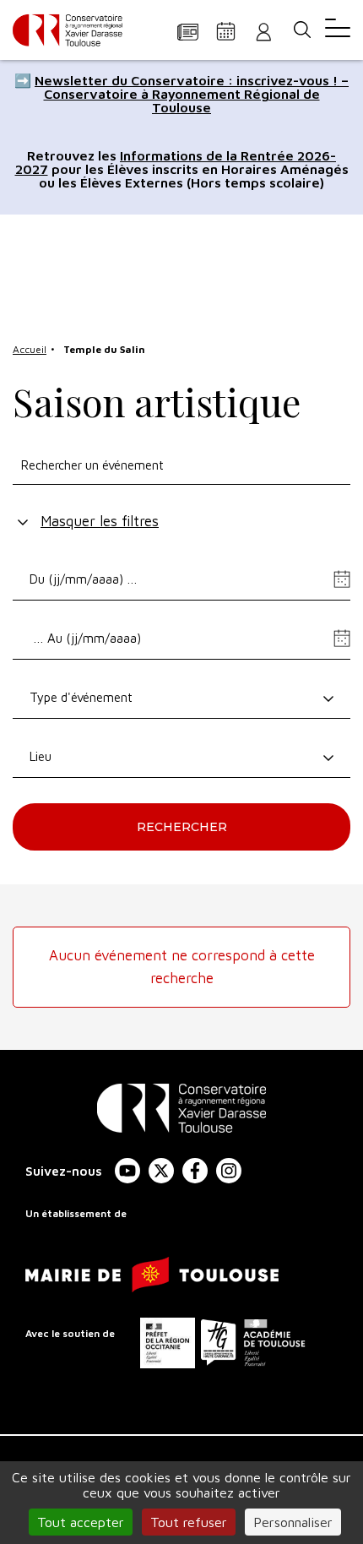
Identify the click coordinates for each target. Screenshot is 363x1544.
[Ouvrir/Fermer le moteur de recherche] (302, 30)
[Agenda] (226, 30)
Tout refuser (188, 1522)
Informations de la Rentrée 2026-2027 (176, 162)
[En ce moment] (188, 30)
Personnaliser (293, 1522)
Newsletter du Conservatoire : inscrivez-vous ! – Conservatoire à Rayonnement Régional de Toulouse (192, 94)
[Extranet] (264, 30)
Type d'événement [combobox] (81, 697)
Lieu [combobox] (40, 756)
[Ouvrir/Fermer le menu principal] (338, 30)
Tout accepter (80, 1522)
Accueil (29, 349)
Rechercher (182, 827)
